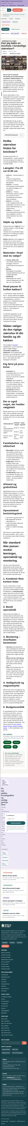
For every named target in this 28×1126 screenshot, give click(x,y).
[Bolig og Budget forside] (6, 926)
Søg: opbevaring (5, 1030)
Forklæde (3, 986)
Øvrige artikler (12, 5)
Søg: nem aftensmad (6, 1023)
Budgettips (15, 21)
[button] (1, 93)
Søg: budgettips (5, 1021)
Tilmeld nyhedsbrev (16, 823)
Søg (9, 10)
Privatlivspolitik (20, 5)
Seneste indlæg (5, 966)
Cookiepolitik (4, 1003)
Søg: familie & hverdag (7, 1035)
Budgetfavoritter (6, 1052)
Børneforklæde (5, 988)
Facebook (7, 742)
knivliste (15, 345)
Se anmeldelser (17, 10)
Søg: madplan (4, 1025)
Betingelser (4, 1013)
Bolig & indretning (5, 952)
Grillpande (3, 979)
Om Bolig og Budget (6, 996)
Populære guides (5, 968)
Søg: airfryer (4, 1018)
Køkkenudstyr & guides (9, 41)
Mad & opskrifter (5, 962)
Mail (15, 746)
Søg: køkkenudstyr (6, 1032)
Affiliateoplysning (21, 1121)
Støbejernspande (15, 29)
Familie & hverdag (5, 955)
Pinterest (16, 742)
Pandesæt (3, 981)
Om (7, 5)
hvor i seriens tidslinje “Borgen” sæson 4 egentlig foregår (12, 726)
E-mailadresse (10, 815)
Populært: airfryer (6, 21)
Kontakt (11, 18)
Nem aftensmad (5, 25)
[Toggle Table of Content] (20, 135)
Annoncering (4, 1006)
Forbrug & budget (5, 957)
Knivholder (4, 990)
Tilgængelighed (5, 1010)
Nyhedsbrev (4, 18)
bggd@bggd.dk (10, 1077)
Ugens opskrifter (15, 33)
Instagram (17, 18)
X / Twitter (7, 746)
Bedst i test (15, 1049)
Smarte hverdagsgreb (17, 1052)
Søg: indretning (5, 1028)
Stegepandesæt (5, 984)
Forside (3, 5)
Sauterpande (5, 29)
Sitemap (3, 1008)
